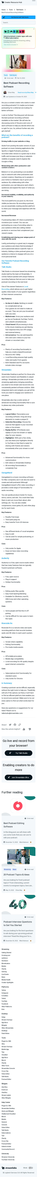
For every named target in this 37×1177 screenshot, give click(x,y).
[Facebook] (15, 725)
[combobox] (18, 22)
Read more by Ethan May (26, 92)
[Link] (19, 725)
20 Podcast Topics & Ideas (16, 874)
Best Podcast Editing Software (14, 825)
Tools (11, 9)
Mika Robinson (24, 842)
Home (4, 9)
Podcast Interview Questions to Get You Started (18, 923)
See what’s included (10, 44)
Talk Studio (19, 9)
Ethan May (19, 890)
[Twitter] (10, 725)
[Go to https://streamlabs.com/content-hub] (12, 2)
